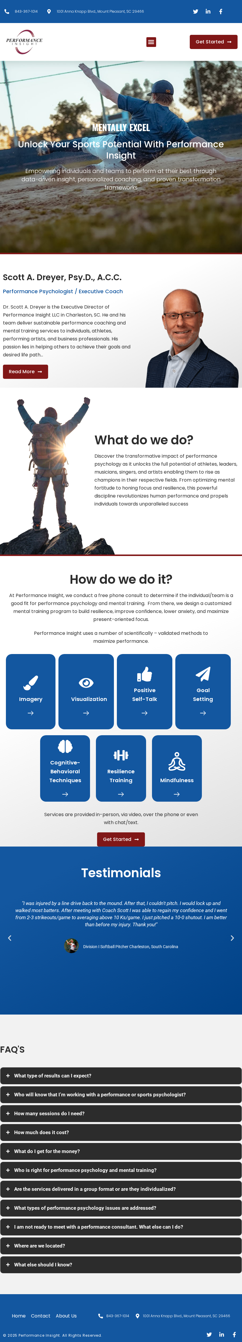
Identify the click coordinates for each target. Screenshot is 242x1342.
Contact (40, 1315)
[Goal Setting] (203, 674)
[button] (151, 42)
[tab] (121, 1075)
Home (19, 1315)
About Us (66, 1315)
